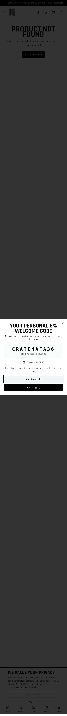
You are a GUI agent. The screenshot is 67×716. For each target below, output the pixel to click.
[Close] (62, 323)
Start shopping (33, 387)
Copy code (36, 379)
